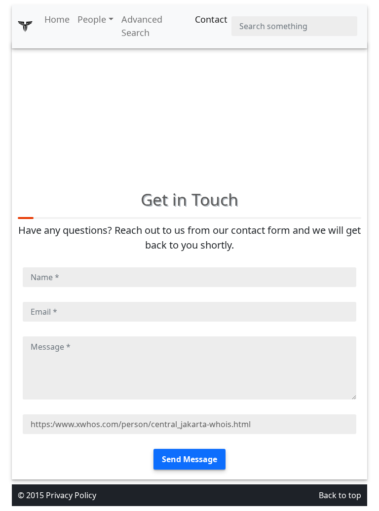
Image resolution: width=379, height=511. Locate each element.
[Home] (25, 26)
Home (57, 19)
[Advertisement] (189, 110)
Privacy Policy (71, 495)
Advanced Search (141, 25)
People (91, 19)
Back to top (340, 495)
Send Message (189, 459)
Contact (211, 19)
